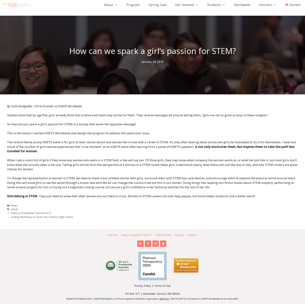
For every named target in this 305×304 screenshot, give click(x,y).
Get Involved (184, 5)
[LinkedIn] (140, 243)
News (14, 205)
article (14, 209)
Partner (113, 235)
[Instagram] (155, 243)
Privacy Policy (142, 285)
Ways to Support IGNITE (136, 235)
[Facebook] (148, 243)
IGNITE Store (163, 235)
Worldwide (242, 5)
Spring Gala (157, 5)
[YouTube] (163, 243)
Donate (179, 235)
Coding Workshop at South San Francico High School (42, 217)
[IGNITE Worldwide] (18, 5)
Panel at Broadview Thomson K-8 (30, 213)
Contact (192, 235)
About (108, 5)
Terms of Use (162, 285)
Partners (265, 5)
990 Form (164, 298)
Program (133, 5)
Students (214, 5)
